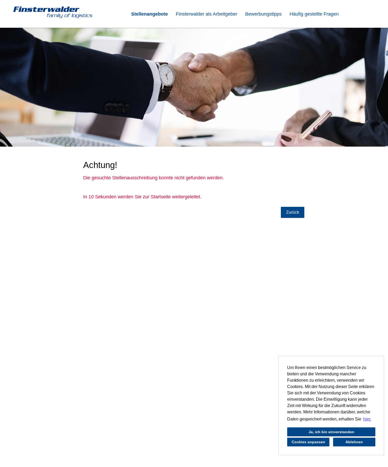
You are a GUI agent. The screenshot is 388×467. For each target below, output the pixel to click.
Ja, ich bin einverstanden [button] (331, 432)
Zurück (292, 212)
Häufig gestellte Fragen (314, 14)
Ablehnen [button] (354, 442)
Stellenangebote (149, 14)
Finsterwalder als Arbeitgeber (206, 14)
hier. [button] (367, 419)
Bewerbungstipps (263, 14)
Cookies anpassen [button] (308, 442)
